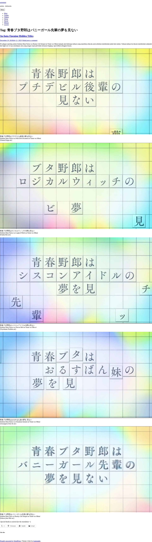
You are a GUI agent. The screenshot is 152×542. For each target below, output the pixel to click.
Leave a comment (31, 40)
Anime (6, 15)
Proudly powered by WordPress (10, 541)
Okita (24, 40)
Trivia (6, 19)
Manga (6, 23)
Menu (2, 10)
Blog (5, 13)
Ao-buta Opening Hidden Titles (16, 36)
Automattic (36, 541)
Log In (6, 25)
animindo (3, 2)
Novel (6, 21)
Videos (6, 17)
